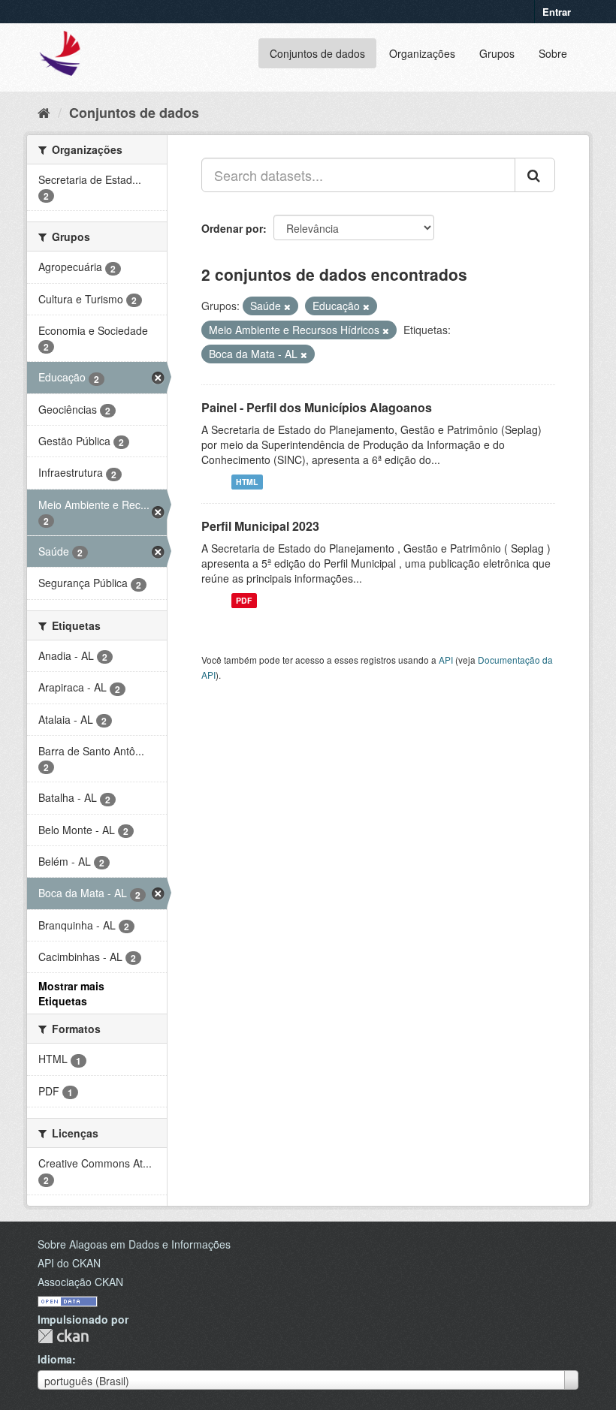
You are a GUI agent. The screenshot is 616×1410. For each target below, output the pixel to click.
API (446, 659)
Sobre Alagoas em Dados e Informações (134, 1244)
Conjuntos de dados (317, 53)
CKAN (63, 1336)
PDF (244, 600)
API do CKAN (69, 1262)
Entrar (556, 12)
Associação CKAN (80, 1281)
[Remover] (287, 306)
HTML (247, 481)
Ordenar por (232, 228)
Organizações (422, 53)
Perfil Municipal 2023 (260, 526)
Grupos (497, 53)
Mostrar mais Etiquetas (71, 993)
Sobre (553, 53)
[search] (535, 175)
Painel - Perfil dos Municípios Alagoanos (316, 407)
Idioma (55, 1358)
